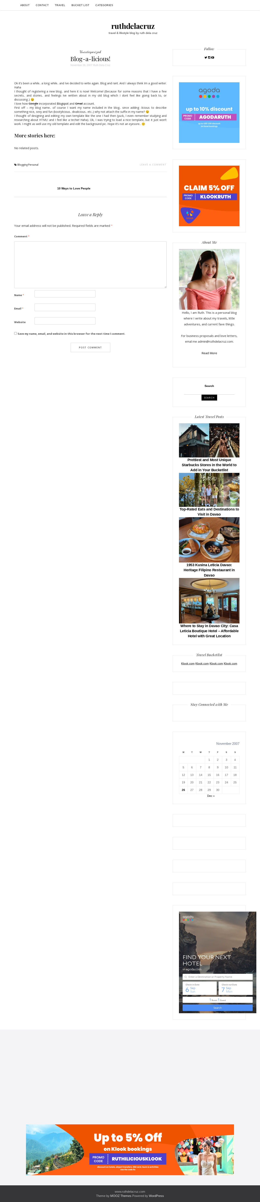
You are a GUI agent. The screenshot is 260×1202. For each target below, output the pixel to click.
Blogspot (63, 103)
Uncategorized (90, 51)
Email (18, 308)
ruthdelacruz (133, 26)
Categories (104, 5)
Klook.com (188, 663)
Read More (209, 353)
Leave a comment (153, 164)
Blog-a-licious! (90, 59)
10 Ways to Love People (73, 188)
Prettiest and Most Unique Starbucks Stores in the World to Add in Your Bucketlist (209, 465)
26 (183, 790)
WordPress (156, 1196)
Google (33, 103)
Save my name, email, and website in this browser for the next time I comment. (71, 334)
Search (209, 386)
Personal (33, 164)
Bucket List (80, 5)
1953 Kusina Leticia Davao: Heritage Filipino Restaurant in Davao (209, 570)
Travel (60, 5)
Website (20, 322)
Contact (42, 5)
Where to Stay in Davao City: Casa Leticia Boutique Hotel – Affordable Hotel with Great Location (209, 631)
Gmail (79, 103)
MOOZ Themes (120, 1196)
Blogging (22, 164)
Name (19, 295)
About (25, 5)
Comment (21, 236)
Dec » (211, 795)
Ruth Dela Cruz (101, 65)
